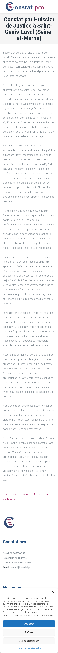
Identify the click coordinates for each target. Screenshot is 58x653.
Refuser (29, 632)
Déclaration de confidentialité (29, 648)
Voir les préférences (29, 641)
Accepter (29, 623)
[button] (53, 592)
